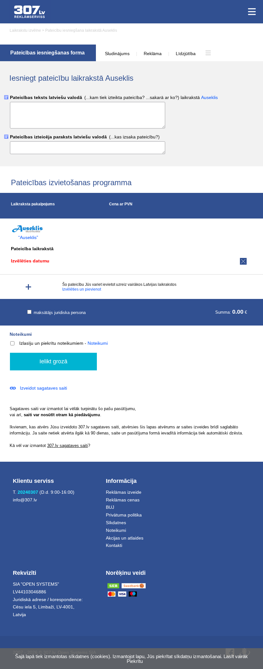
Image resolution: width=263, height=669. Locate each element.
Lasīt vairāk (236, 656)
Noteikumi (21, 334)
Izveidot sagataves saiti (43, 388)
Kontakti (114, 545)
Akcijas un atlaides (124, 538)
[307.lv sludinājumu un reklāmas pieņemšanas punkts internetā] (30, 11)
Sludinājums (117, 53)
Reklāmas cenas (123, 499)
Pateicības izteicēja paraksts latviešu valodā (85, 137)
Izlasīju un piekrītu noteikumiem (51, 343)
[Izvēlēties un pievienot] (28, 287)
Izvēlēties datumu (30, 260)
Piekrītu (135, 661)
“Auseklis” (28, 237)
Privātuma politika (124, 514)
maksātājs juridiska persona (59, 312)
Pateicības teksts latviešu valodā (114, 97)
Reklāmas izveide (123, 492)
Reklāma (153, 53)
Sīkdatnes (116, 522)
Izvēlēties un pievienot (81, 289)
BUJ (110, 507)
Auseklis (209, 97)
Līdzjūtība (186, 53)
